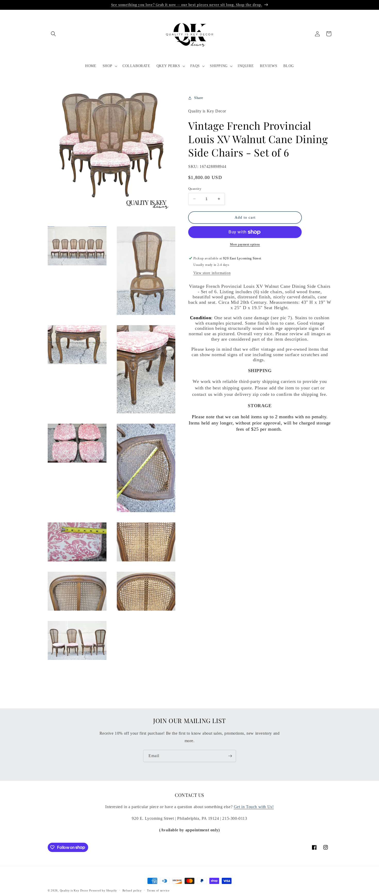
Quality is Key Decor (74, 890)
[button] (53, 33)
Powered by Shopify (103, 890)
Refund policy (132, 890)
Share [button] (198, 98)
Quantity (194, 189)
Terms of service (158, 890)
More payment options (245, 244)
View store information (211, 273)
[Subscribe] (230, 756)
